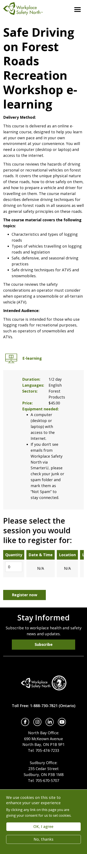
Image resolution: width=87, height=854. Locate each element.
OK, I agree (43, 826)
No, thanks (43, 839)
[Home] (43, 683)
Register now (24, 594)
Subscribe (44, 644)
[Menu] (77, 9)
